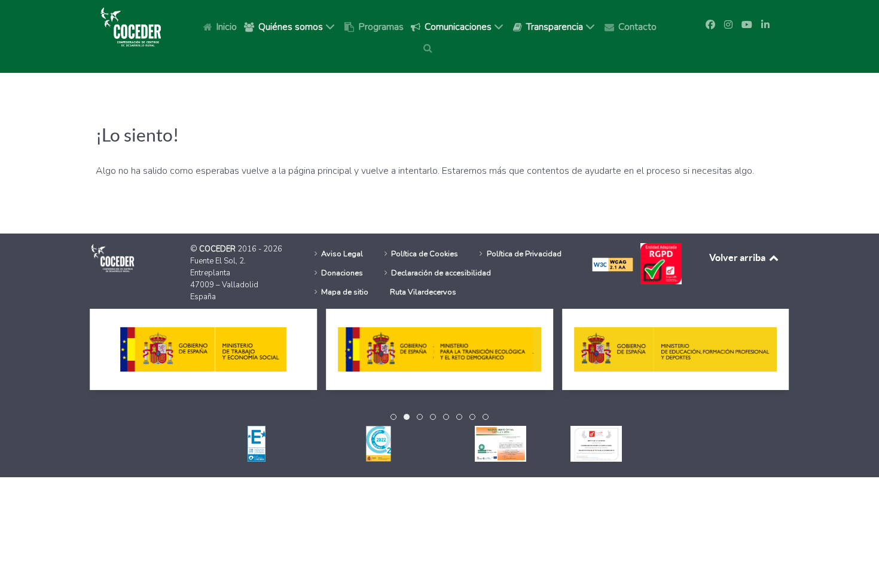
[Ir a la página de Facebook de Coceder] (710, 25)
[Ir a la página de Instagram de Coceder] (728, 25)
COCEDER (218, 249)
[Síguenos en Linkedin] (765, 25)
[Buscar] (430, 47)
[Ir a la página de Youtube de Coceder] (746, 25)
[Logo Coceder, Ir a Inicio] (131, 26)
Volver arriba (738, 257)
